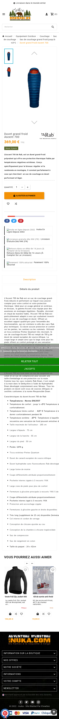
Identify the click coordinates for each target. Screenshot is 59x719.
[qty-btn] (27, 187)
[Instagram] (38, 702)
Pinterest (20, 221)
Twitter (14, 221)
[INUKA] (51, 608)
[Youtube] (32, 702)
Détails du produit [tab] (29, 289)
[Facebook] (20, 702)
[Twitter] (26, 702)
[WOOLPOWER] (24, 608)
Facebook (7, 221)
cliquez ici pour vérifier (14, 697)
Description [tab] (29, 279)
